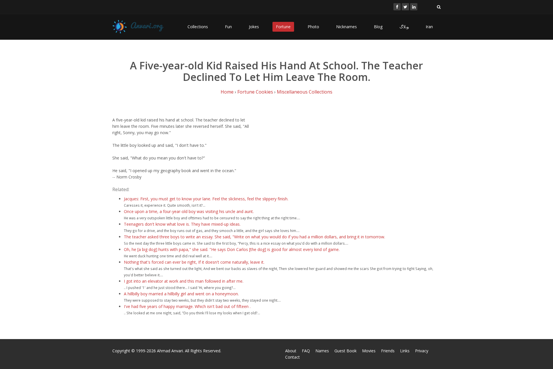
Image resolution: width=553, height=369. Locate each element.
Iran (429, 26)
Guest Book (345, 350)
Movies (369, 350)
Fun (228, 26)
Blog (378, 26)
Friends (388, 350)
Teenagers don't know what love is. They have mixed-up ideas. (182, 224)
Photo (313, 26)
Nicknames (346, 26)
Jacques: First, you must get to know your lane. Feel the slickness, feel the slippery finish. (206, 198)
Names (322, 350)
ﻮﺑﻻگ (404, 26)
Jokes (254, 26)
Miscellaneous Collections (304, 92)
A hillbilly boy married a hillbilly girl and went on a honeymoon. (181, 293)
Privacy (421, 350)
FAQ (306, 350)
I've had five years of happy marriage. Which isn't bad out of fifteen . (187, 306)
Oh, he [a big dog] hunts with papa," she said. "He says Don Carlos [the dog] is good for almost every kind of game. (232, 249)
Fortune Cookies (255, 92)
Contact (292, 357)
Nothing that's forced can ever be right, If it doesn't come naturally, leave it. (194, 262)
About (290, 350)
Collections (198, 26)
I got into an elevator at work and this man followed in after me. (183, 281)
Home (227, 92)
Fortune (283, 26)
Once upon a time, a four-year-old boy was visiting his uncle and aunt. (189, 211)
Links (405, 350)
